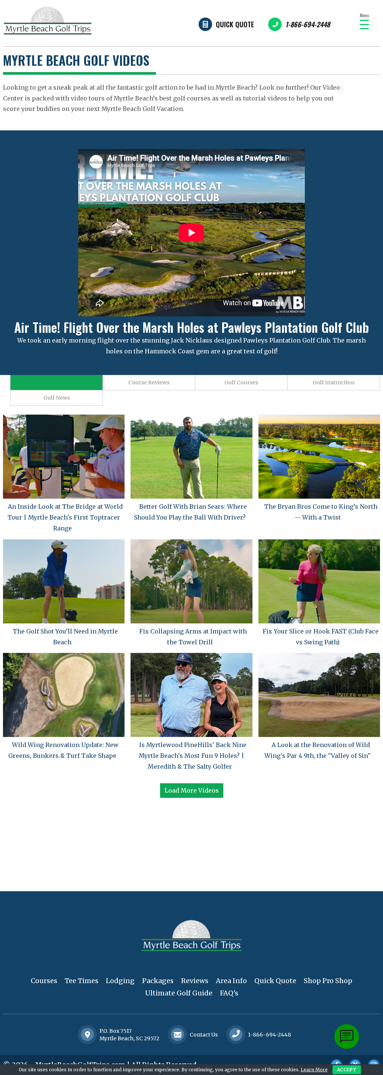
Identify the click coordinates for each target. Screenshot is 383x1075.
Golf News (56, 397)
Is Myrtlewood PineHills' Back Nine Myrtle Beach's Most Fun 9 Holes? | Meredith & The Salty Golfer (193, 755)
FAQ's (229, 993)
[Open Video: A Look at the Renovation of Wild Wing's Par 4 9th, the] (319, 695)
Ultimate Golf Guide (178, 993)
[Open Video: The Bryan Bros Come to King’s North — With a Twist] (319, 457)
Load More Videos (192, 790)
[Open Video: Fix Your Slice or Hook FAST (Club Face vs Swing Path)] (319, 581)
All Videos (56, 382)
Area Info (231, 980)
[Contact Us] (87, 1034)
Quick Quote (235, 24)
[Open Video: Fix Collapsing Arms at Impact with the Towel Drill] (191, 581)
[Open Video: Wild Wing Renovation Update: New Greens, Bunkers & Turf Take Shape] (64, 695)
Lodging (120, 980)
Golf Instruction (334, 382)
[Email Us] (177, 1034)
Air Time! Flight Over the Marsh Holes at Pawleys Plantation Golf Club (191, 327)
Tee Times (81, 980)
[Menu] (364, 24)
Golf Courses (241, 382)
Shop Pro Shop (328, 980)
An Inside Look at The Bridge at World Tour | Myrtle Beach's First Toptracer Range (65, 517)
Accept (346, 1069)
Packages (158, 980)
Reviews (194, 980)
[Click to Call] (236, 1034)
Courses (44, 980)
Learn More (314, 1069)
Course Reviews (148, 382)
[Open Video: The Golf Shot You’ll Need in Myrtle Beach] (64, 581)
